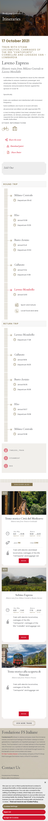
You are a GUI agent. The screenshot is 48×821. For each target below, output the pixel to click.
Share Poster (16, 152)
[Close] (45, 782)
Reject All (7, 812)
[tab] (24, 184)
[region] (24, 800)
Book (23, 561)
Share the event (15, 139)
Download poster (17, 146)
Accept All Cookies (11, 818)
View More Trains (24, 723)
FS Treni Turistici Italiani (10, 754)
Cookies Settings (10, 806)
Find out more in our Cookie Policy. (24, 802)
